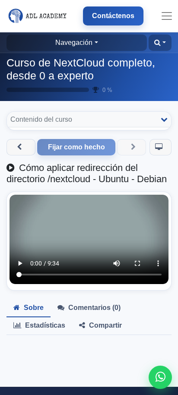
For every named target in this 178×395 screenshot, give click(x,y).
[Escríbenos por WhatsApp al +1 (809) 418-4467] (160, 377)
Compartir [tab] (104, 325)
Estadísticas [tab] (44, 325)
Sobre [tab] (33, 307)
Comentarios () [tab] (94, 307)
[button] (160, 43)
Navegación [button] (73, 42)
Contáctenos (113, 15)
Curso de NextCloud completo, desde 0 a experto (80, 69)
